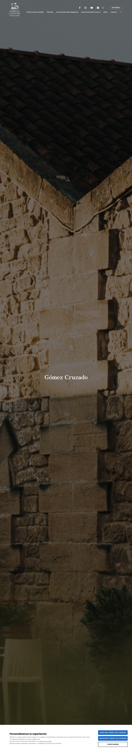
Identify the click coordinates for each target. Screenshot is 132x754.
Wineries (50, 12)
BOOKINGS (116, 8)
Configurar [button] (113, 744)
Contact (114, 12)
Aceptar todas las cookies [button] (113, 733)
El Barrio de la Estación (35, 12)
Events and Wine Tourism (90, 12)
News (105, 12)
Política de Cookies (45, 741)
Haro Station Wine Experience (67, 12)
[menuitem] (121, 12)
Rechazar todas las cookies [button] (113, 738)
